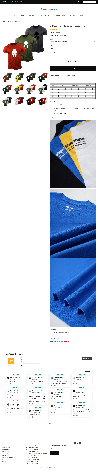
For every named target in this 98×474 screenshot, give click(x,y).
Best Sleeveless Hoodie (32, 447)
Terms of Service (6, 453)
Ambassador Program (7, 457)
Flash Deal (72, 15)
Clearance (82, 15)
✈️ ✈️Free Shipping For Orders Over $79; (12, 2)
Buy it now (73, 68)
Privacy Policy (5, 455)
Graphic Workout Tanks (32, 461)
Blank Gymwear (59, 15)
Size (51, 45)
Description (55, 75)
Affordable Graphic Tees (32, 451)
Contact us (5, 445)
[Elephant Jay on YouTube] (80, 443)
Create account (71, 2)
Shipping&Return (68, 75)
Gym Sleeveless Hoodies (32, 449)
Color (51, 39)
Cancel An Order (6, 447)
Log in (64, 2)
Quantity (52, 52)
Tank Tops (31, 15)
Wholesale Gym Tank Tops (32, 459)
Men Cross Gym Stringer (32, 463)
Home (14, 15)
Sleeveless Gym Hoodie (32, 457)
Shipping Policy (6, 451)
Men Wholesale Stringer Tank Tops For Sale (37, 453)
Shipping (52, 35)
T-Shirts (22, 15)
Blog (3, 459)
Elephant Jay (53, 467)
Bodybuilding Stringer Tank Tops (34, 445)
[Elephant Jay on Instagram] (77, 443)
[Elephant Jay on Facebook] (75, 443)
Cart (81, 2)
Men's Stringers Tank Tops (32, 455)
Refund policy (5, 449)
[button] (56, 29)
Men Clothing (45, 15)
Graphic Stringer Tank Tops (32, 443)
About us (4, 443)
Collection (4, 461)
